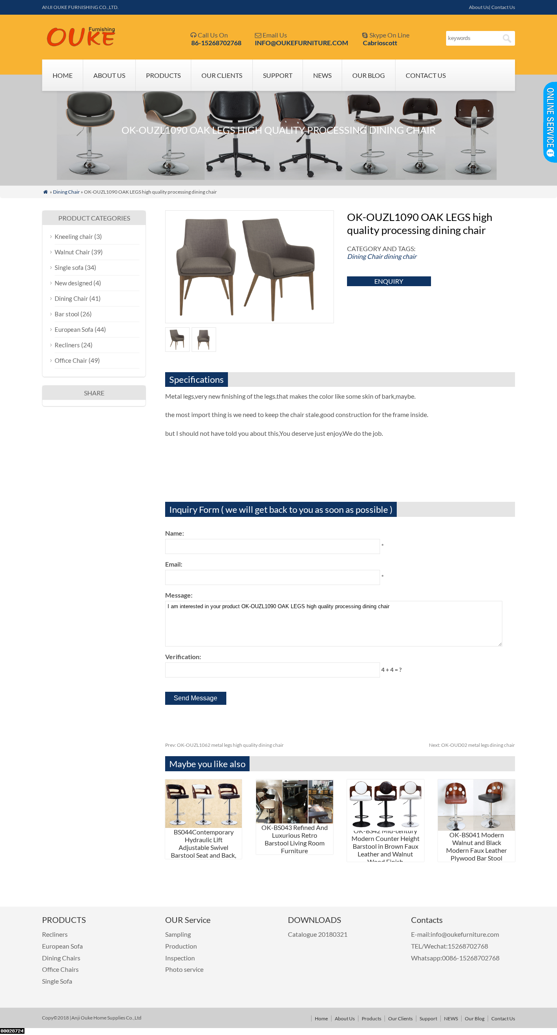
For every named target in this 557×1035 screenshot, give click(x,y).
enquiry (388, 281)
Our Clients (221, 75)
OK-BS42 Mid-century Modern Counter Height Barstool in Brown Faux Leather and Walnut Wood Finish (385, 846)
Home (63, 75)
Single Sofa (57, 981)
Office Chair (71, 360)
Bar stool (67, 314)
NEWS (322, 75)
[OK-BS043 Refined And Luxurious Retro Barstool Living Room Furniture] (294, 821)
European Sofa (74, 329)
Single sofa (69, 267)
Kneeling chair (74, 236)
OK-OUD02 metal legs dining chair (472, 745)
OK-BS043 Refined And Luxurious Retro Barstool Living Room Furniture (294, 838)
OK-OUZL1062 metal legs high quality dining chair (224, 745)
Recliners (67, 345)
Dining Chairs (61, 958)
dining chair (400, 256)
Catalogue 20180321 (318, 934)
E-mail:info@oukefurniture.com (455, 934)
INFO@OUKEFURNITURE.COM (301, 42)
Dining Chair (66, 192)
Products (163, 75)
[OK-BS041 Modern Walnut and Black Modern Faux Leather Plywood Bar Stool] (476, 828)
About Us (109, 75)
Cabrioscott (380, 42)
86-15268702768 (216, 42)
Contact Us (426, 75)
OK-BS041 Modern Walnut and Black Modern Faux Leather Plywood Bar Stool (476, 846)
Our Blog (368, 75)
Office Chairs (60, 969)
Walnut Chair (72, 252)
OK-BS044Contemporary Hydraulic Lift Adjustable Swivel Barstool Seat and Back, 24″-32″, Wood (203, 843)
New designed (73, 283)
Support (277, 75)
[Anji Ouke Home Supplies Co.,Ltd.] (81, 45)
